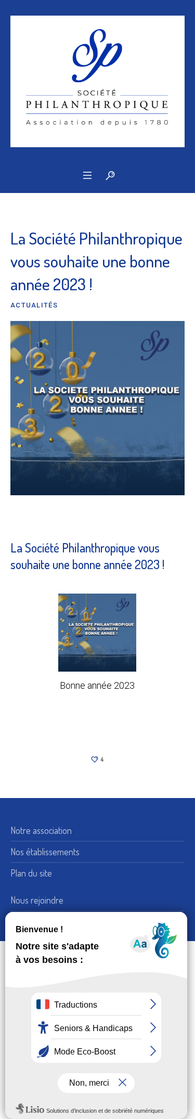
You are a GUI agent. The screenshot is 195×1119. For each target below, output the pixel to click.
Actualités (34, 305)
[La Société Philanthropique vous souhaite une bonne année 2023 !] (97, 406)
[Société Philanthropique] (97, 81)
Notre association (41, 830)
